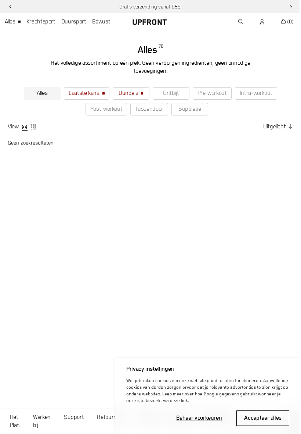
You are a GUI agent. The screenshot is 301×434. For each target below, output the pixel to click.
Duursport (73, 21)
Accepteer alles (263, 418)
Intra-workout (256, 93)
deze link (179, 400)
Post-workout (106, 109)
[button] (10, 6)
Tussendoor (149, 109)
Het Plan (15, 421)
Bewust (101, 21)
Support (74, 417)
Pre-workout (212, 93)
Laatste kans (84, 93)
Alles (10, 21)
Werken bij (42, 421)
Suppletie (189, 109)
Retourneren (112, 417)
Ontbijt (171, 93)
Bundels (128, 93)
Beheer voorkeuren (199, 418)
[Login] (262, 21)
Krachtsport (40, 21)
